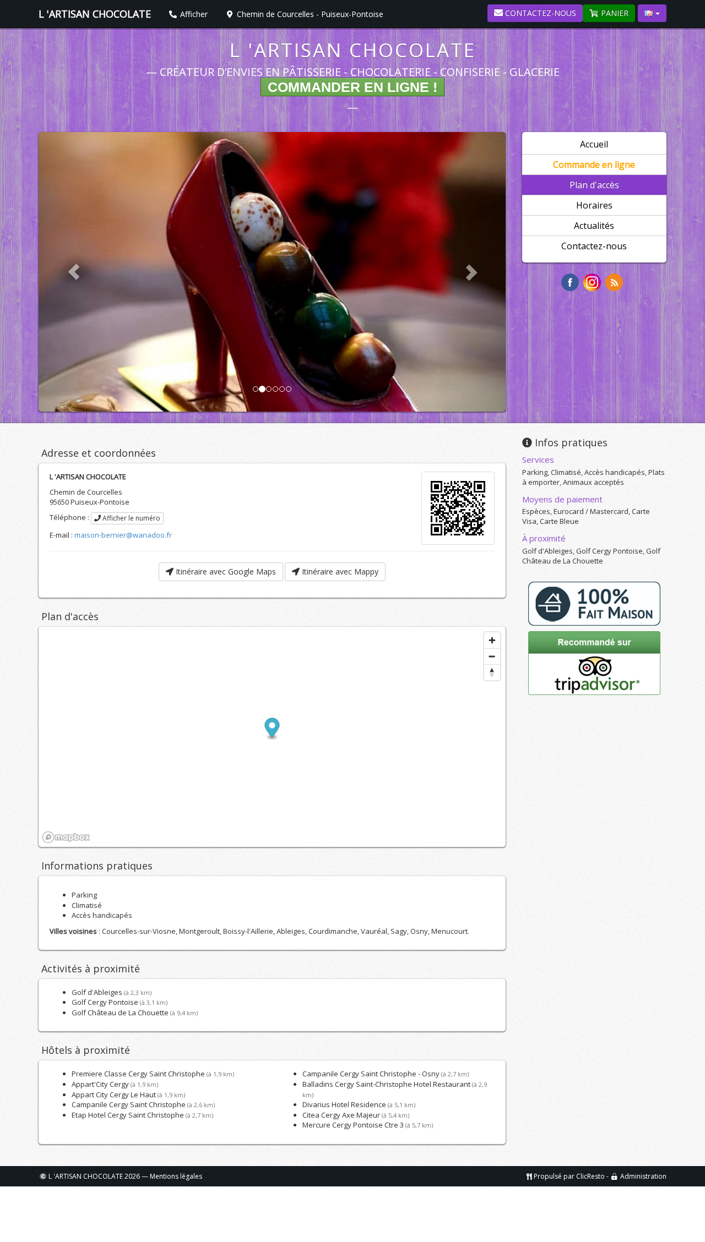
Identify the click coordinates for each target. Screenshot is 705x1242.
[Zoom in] (492, 640)
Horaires (594, 205)
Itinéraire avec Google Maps (224, 571)
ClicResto (590, 1176)
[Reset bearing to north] (492, 672)
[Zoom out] (492, 656)
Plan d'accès (594, 185)
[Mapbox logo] (66, 837)
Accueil (594, 144)
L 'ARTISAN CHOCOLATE (353, 50)
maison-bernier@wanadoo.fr (123, 535)
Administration (643, 1176)
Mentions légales (176, 1176)
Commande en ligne (594, 164)
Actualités (594, 226)
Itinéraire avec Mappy (339, 571)
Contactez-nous (539, 13)
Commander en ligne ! (352, 87)
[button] (272, 729)
